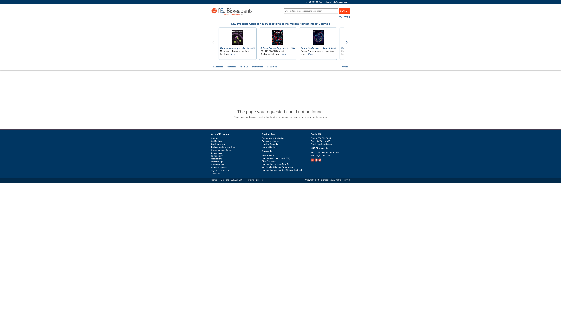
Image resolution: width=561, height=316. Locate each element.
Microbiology (217, 161)
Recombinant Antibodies (273, 138)
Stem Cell (215, 173)
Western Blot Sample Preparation (277, 167)
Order (345, 67)
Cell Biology (216, 141)
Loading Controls (270, 144)
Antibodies (218, 67)
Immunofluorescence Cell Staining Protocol (282, 170)
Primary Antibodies (270, 141)
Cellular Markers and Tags (223, 147)
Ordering (225, 180)
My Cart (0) (344, 17)
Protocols (231, 67)
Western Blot (268, 155)
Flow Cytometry (269, 161)
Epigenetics (216, 153)
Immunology (217, 156)
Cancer (214, 138)
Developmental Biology (221, 150)
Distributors (257, 67)
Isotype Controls (269, 147)
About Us (244, 67)
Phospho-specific (219, 167)
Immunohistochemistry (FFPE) (276, 158)
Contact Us (272, 67)
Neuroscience (217, 164)
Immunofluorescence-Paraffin (275, 164)
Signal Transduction (220, 170)
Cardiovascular (218, 144)
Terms (214, 180)
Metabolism (216, 159)
